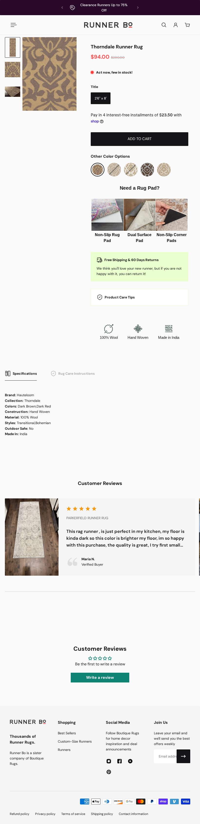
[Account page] (175, 25)
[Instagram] (108, 761)
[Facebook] (119, 761)
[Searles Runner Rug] (164, 169)
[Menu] (13, 25)
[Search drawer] (164, 25)
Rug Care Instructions (76, 373)
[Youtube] (130, 761)
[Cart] (187, 25)
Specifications (25, 373)
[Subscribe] (183, 756)
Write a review (100, 677)
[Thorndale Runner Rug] (97, 169)
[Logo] (108, 25)
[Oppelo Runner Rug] (147, 169)
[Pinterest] (108, 772)
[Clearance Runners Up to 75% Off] (100, 7)
